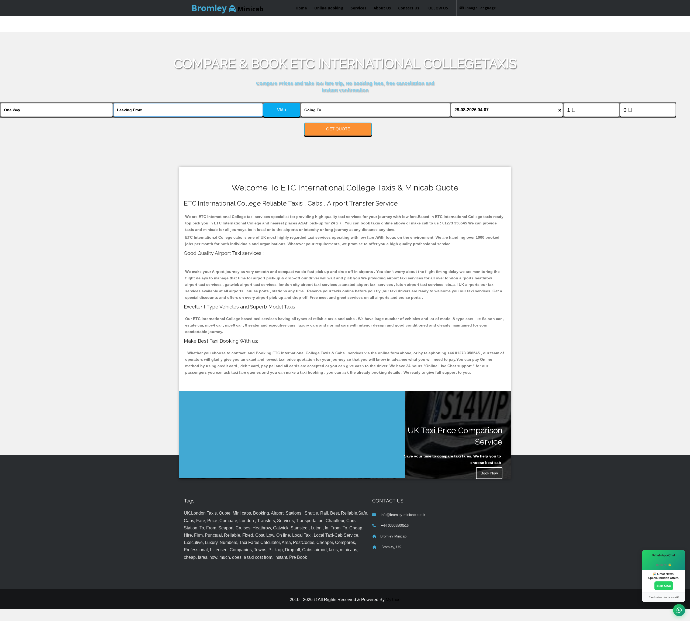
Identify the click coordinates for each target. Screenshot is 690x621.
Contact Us (408, 8)
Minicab (227, 8)
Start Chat (664, 585)
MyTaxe (393, 599)
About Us (382, 8)
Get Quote (338, 129)
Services (358, 8)
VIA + (282, 109)
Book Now (489, 473)
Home (301, 8)
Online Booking (328, 8)
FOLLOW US (437, 8)
